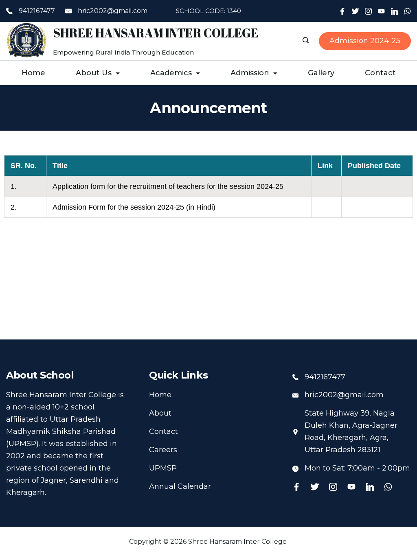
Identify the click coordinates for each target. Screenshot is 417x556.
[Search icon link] (307, 41)
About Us (94, 72)
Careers (163, 449)
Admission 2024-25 (364, 40)
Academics (171, 72)
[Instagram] (368, 11)
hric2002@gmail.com (112, 11)
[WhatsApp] (407, 11)
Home (33, 72)
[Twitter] (355, 11)
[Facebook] (342, 11)
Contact (380, 72)
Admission (249, 72)
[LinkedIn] (394, 11)
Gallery (321, 72)
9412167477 (37, 11)
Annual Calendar (180, 486)
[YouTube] (381, 11)
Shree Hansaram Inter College (156, 32)
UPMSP (163, 468)
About (160, 413)
